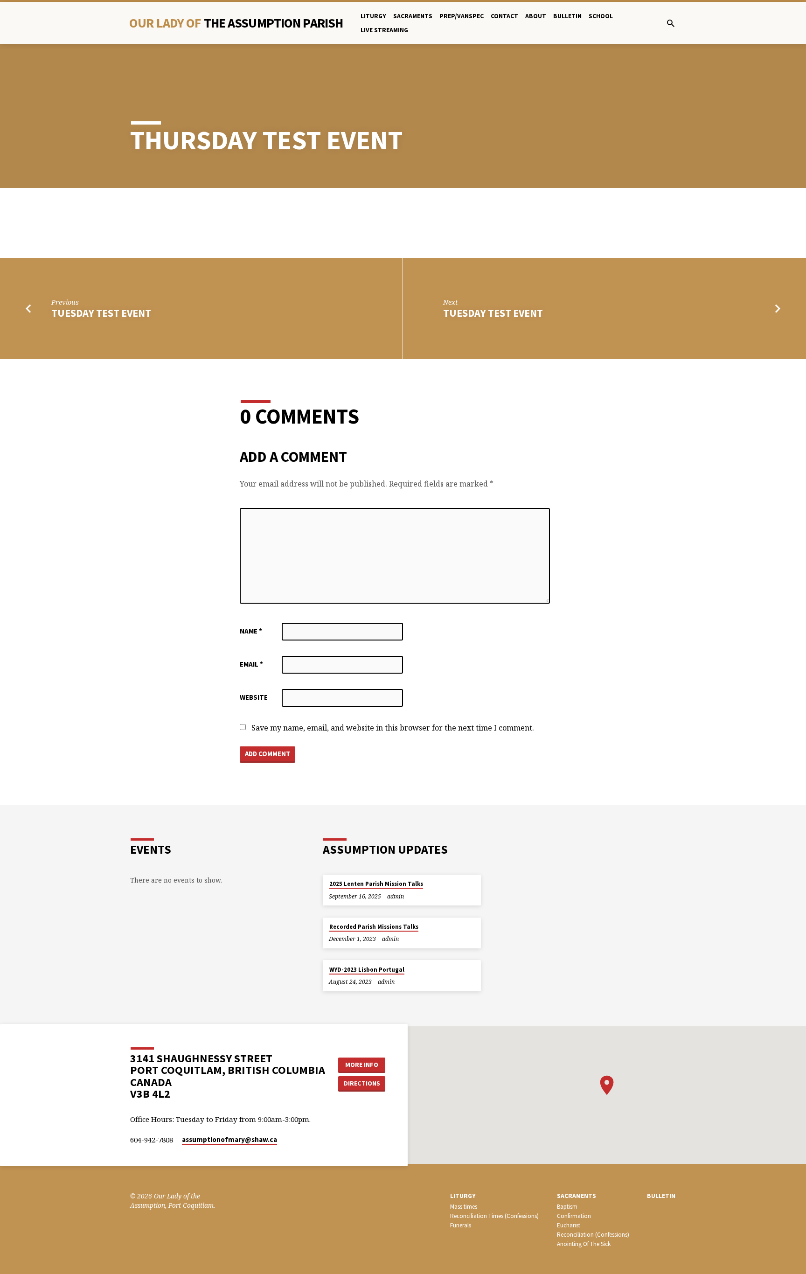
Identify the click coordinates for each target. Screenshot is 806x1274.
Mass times (463, 1207)
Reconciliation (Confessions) (593, 1235)
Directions (362, 1083)
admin (395, 896)
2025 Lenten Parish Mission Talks (376, 884)
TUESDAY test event (101, 313)
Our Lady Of (236, 22)
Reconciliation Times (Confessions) (494, 1216)
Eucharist (568, 1225)
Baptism (567, 1207)
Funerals (460, 1225)
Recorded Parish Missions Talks (373, 927)
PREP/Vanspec (461, 16)
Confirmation (574, 1216)
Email (251, 664)
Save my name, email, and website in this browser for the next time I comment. (392, 728)
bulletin (567, 16)
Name (251, 631)
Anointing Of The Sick (584, 1244)
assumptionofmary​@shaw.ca (229, 1139)
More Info (361, 1064)
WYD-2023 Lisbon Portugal (366, 970)
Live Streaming (384, 30)
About (535, 16)
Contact (504, 16)
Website (254, 697)
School (601, 16)
